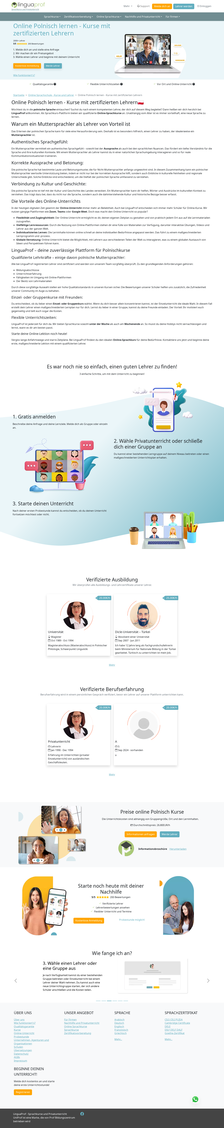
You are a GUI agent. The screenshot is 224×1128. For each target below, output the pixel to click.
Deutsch (119, 1023)
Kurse (17, 1030)
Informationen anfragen (141, 834)
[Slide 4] (114, 1001)
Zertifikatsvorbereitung (77, 1033)
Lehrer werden (183, 6)
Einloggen (205, 6)
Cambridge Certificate (177, 1023)
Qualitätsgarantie (24, 1026)
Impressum (20, 1060)
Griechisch (120, 1033)
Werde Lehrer (53, 65)
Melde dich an (162, 6)
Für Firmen (70, 1019)
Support (145, 6)
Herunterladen (178, 849)
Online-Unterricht (24, 1033)
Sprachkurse (71, 1030)
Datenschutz (21, 1053)
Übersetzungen (23, 1050)
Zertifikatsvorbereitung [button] (77, 16)
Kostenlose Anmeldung (27, 65)
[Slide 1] (98, 1001)
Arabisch (119, 1019)
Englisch (119, 1026)
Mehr (127, 6)
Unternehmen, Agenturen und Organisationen (31, 1041)
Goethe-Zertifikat (175, 1033)
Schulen (18, 1047)
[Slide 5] (120, 1001)
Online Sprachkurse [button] (108, 16)
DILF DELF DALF (173, 1030)
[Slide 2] (103, 1001)
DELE (168, 1026)
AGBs (17, 1057)
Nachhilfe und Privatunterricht (81, 1023)
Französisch (121, 1030)
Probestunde (21, 1036)
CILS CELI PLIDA (174, 1019)
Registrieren (23, 1092)
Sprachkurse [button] (51, 16)
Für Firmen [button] (172, 16)
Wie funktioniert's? (24, 75)
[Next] (208, 981)
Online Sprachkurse (75, 1026)
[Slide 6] (125, 1001)
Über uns (19, 1019)
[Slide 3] (109, 1001)
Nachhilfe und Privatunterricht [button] (142, 16)
